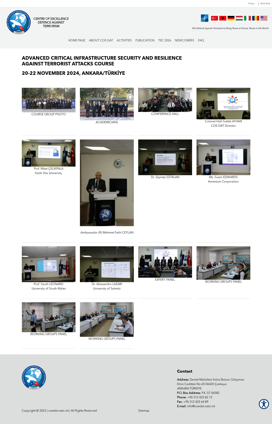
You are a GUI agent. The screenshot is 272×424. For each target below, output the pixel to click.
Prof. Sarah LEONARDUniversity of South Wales (49, 286)
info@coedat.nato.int (196, 406)
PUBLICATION (145, 40)
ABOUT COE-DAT (101, 40)
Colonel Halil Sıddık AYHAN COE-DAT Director (223, 123)
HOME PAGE (76, 40)
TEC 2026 (164, 40)
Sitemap (143, 410)
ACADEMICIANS (107, 122)
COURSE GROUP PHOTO (48, 114)
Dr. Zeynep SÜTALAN (165, 177)
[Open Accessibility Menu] (264, 404)
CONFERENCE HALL (165, 114)
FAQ (201, 40)
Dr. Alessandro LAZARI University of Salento (107, 286)
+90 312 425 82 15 (194, 397)
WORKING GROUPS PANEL (223, 281)
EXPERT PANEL (165, 279)
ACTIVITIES (124, 40)
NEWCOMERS (184, 40)
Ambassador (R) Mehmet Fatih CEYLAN (106, 232)
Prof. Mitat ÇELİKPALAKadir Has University (48, 171)
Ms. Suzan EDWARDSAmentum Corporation (223, 179)
